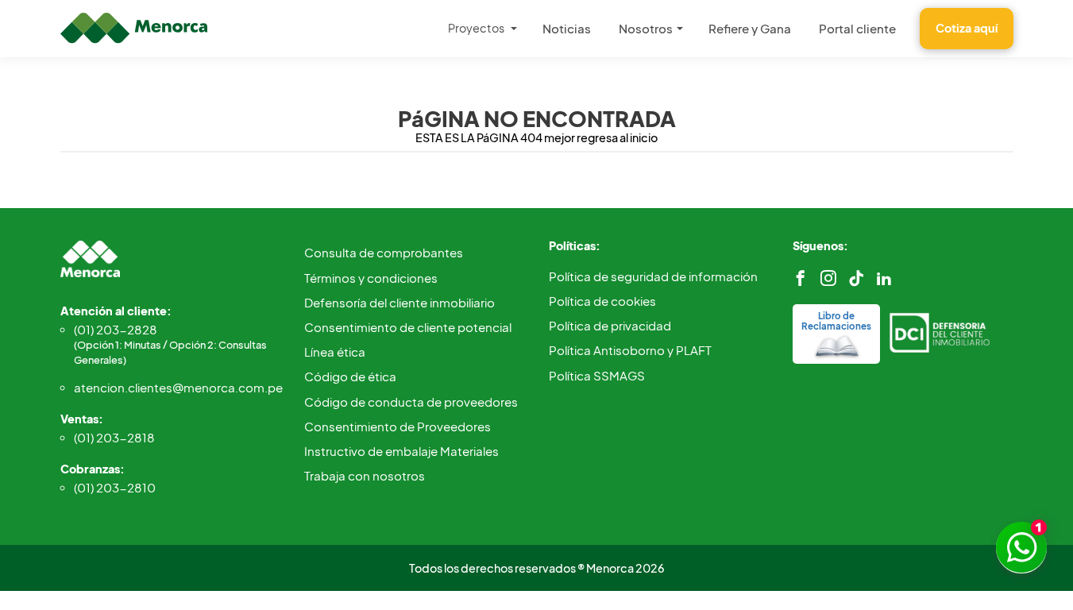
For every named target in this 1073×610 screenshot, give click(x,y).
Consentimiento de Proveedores (397, 426)
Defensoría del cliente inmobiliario (399, 302)
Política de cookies (602, 300)
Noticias (566, 28)
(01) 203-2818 (114, 437)
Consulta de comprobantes (383, 252)
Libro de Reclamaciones (836, 321)
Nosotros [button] (646, 28)
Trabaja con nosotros (364, 475)
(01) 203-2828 (170, 344)
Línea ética (334, 351)
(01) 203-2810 (115, 487)
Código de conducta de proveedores (411, 401)
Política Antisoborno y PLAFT (630, 349)
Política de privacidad (610, 325)
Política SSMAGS (597, 375)
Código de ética (350, 376)
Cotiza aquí (967, 28)
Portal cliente (857, 28)
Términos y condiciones (371, 277)
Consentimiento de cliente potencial (407, 326)
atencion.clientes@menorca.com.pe (177, 387)
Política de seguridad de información (653, 276)
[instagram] (828, 278)
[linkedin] (884, 278)
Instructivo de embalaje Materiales (401, 450)
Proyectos (476, 28)
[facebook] (801, 278)
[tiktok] (856, 278)
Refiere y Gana (749, 28)
